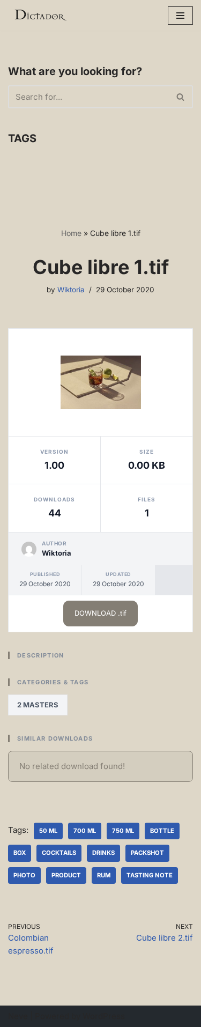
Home (71, 233)
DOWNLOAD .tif (100, 613)
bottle (162, 830)
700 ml (84, 830)
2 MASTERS (37, 704)
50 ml (48, 830)
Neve (18, 1016)
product (66, 875)
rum (103, 875)
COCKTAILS (59, 852)
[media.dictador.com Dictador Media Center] (40, 15)
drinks (103, 852)
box (19, 852)
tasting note (149, 875)
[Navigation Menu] (180, 15)
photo (24, 875)
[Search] (181, 96)
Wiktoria (71, 289)
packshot (147, 852)
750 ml (123, 830)
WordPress (104, 1016)
